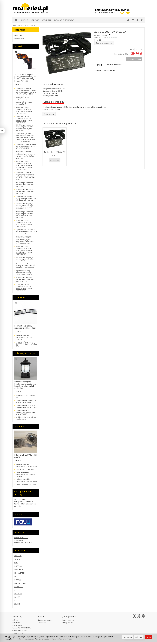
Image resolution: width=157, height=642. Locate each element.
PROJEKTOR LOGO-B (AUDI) (25, 469)
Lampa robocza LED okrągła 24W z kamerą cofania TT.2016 (26, 406)
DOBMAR (18, 566)
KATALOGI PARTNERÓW (64, 20)
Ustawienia (128, 637)
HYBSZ (17, 600)
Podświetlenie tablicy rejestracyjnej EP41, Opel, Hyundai (24, 337)
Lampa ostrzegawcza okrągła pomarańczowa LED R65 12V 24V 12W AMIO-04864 (26, 146)
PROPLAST (18, 587)
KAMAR (17, 597)
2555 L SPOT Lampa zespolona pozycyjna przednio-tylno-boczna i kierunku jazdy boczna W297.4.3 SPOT (24, 250)
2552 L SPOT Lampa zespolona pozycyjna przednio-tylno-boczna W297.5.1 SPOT (24, 287)
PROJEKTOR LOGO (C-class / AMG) (25, 456)
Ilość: (132, 49)
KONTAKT (35, 20)
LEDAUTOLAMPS (20, 583)
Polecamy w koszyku (25, 353)
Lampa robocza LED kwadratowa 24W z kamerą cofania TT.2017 (25, 412)
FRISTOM (17, 556)
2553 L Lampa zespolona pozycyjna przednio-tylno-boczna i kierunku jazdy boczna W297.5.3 (25, 206)
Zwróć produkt (17, 633)
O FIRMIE (24, 20)
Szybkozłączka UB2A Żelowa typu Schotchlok (26, 418)
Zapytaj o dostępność (104, 43)
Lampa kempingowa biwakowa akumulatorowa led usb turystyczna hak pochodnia (25, 385)
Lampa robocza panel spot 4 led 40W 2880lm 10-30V (26, 401)
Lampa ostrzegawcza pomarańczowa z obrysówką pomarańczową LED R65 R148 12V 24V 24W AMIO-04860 (26, 91)
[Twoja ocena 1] (108, 38)
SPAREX (17, 604)
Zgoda (148, 637)
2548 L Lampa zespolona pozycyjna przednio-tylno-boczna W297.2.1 (25, 279)
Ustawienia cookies (19, 630)
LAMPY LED (18, 35)
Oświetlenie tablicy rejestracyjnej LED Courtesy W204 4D (25, 474)
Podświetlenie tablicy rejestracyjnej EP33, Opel (25, 327)
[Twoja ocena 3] (112, 38)
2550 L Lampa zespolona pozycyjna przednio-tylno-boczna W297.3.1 (25, 191)
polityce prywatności (64, 639)
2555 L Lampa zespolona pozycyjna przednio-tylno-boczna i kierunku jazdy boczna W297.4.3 (25, 214)
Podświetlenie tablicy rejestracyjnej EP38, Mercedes (26, 465)
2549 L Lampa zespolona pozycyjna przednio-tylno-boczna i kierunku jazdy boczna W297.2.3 (25, 77)
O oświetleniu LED (21, 538)
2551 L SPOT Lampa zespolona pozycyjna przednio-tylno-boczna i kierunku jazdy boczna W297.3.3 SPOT (24, 165)
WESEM (17, 559)
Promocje (19, 297)
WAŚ (16, 563)
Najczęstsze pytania (44, 620)
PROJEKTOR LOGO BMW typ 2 (26, 484)
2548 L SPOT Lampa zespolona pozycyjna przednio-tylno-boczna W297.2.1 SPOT (24, 119)
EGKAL (16, 576)
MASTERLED (19, 569)
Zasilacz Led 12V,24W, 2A (54, 152)
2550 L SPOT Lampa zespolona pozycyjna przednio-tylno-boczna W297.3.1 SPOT (24, 110)
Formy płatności (68, 620)
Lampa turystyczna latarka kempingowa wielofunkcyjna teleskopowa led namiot (26, 198)
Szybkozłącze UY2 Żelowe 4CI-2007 (26, 396)
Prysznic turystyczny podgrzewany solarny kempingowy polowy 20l (24, 272)
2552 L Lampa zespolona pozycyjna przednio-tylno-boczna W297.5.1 (25, 184)
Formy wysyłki (67, 622)
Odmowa (138, 637)
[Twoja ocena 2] (110, 38)
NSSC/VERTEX (19, 573)
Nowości (18, 46)
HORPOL (17, 580)
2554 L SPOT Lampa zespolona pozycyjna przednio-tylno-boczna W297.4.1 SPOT (24, 223)
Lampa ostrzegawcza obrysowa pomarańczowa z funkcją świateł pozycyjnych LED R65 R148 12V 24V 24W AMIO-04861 (25, 155)
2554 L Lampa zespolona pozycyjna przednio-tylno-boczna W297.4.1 (25, 259)
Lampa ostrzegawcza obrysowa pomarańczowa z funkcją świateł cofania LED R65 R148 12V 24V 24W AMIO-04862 (26, 176)
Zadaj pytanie (49, 114)
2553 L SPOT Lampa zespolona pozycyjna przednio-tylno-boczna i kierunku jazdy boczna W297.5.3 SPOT (24, 101)
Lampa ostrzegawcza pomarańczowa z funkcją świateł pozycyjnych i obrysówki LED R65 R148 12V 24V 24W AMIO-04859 (25, 240)
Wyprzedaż (20, 426)
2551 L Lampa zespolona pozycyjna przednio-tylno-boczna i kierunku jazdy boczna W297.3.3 (25, 128)
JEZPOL (17, 590)
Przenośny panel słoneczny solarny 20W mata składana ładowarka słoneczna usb (25, 266)
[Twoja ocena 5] (116, 38)
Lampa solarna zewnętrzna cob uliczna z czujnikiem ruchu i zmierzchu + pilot (26, 231)
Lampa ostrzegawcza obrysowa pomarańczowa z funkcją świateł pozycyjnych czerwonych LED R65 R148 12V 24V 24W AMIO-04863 (26, 137)
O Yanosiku (18, 540)
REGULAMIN (46, 20)
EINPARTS (18, 594)
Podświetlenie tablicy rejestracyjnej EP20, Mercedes (26, 480)
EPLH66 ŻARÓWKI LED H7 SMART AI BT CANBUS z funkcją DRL (26, 344)
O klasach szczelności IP (23, 542)
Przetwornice (19, 39)
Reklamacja (41, 622)
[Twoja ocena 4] (114, 38)
